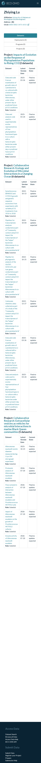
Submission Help (11, 760)
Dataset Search (11, 734)
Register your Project (13, 755)
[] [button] (12, 22)
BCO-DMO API (11, 742)
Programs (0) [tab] (20, 44)
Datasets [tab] (20, 35)
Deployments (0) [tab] (21, 40)
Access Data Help (11, 739)
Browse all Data (11, 737)
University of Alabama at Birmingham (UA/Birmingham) (17, 18)
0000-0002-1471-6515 (18, 25)
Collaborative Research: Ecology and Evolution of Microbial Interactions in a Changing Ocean (18, 171)
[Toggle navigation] (37, 3)
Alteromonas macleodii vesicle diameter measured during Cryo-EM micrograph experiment (11, 453)
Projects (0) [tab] (20, 49)
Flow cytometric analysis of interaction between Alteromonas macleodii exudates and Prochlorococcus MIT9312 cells (11, 495)
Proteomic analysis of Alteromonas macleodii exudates (10, 473)
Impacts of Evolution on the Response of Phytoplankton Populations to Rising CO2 (20, 59)
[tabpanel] (20, 303)
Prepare (8, 758)
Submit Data (9, 753)
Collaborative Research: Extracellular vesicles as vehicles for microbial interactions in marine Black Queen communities (17, 425)
